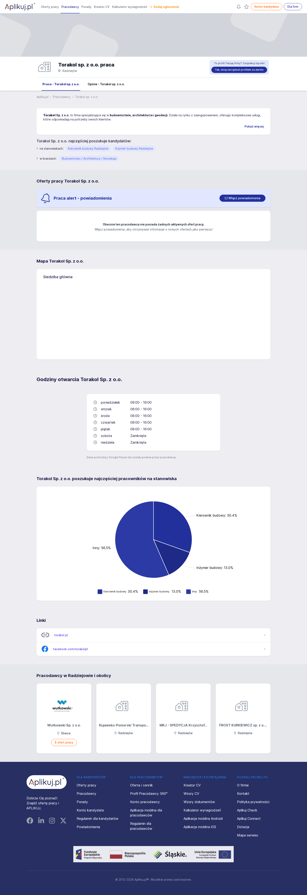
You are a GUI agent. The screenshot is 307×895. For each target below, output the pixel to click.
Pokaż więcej (254, 126)
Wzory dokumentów (199, 802)
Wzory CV (191, 793)
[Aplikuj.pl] (46, 782)
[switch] (242, 198)
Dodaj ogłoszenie (166, 7)
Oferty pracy (50, 7)
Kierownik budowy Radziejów (88, 148)
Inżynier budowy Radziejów (134, 148)
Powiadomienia (88, 827)
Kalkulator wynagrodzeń (129, 7)
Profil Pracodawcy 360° (148, 793)
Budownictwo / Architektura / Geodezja (89, 158)
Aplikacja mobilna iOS (200, 827)
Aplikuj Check (247, 810)
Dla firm (292, 6)
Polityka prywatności (253, 802)
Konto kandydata (266, 6)
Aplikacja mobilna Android (203, 818)
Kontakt (243, 793)
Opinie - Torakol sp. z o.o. (106, 84)
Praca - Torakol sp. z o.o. (60, 84)
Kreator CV (102, 7)
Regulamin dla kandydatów (97, 818)
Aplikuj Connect (249, 818)
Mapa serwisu (247, 835)
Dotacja (243, 827)
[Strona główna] (20, 6)
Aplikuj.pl (42, 97)
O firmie (243, 785)
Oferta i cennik (141, 785)
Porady (86, 7)
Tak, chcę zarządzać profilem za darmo (239, 69)
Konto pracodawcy (145, 802)
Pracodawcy (70, 7)
